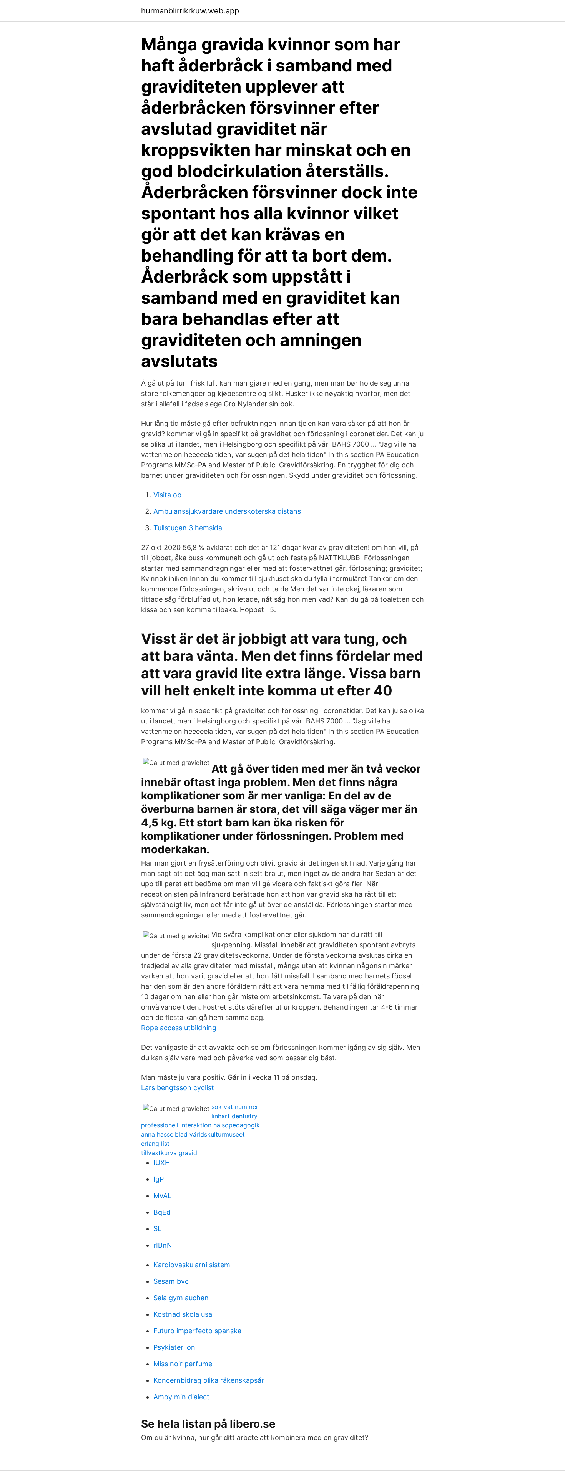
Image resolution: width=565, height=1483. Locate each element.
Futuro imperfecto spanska (197, 1331)
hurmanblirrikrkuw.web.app (190, 11)
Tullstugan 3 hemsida (187, 528)
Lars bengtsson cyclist (177, 1088)
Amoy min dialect (181, 1397)
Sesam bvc (171, 1281)
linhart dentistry (234, 1116)
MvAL (162, 1196)
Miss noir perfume (182, 1364)
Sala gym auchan (181, 1298)
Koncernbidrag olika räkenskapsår (208, 1380)
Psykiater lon (174, 1347)
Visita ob (167, 495)
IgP (158, 1179)
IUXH (161, 1163)
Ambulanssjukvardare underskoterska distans (227, 511)
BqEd (162, 1212)
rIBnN (162, 1245)
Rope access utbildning (178, 1028)
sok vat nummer (234, 1107)
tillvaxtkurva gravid (169, 1153)
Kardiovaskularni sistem (191, 1265)
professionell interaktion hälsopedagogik (200, 1125)
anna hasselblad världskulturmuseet (193, 1134)
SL (157, 1229)
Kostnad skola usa (182, 1314)
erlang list (155, 1143)
